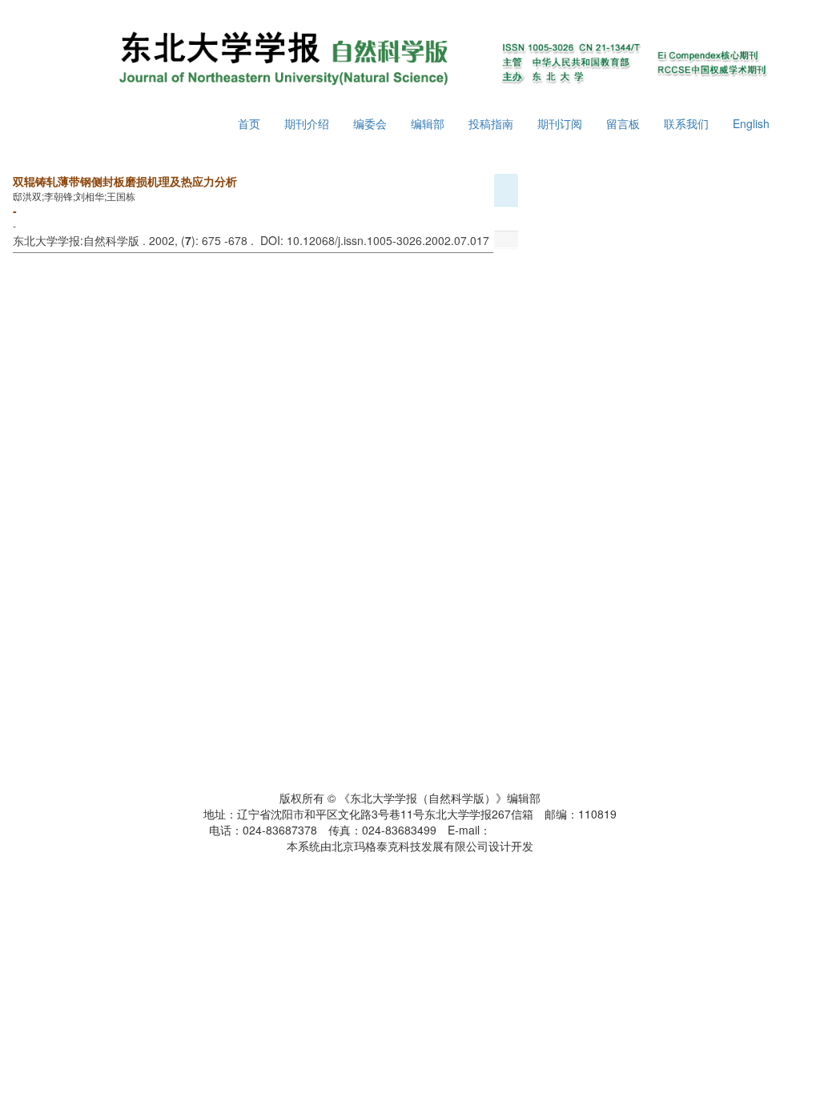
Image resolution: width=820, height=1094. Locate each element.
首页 (249, 123)
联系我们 (686, 123)
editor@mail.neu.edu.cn (551, 830)
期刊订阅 (559, 123)
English (751, 123)
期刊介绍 (306, 123)
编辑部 (427, 123)
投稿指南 (490, 123)
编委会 (370, 123)
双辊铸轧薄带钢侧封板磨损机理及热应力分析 (125, 181)
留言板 (623, 123)
